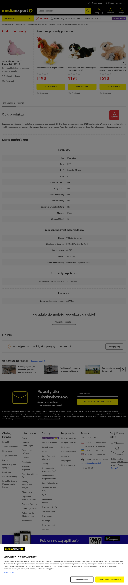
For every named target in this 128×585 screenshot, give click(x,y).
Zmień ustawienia (81, 579)
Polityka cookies (9, 573)
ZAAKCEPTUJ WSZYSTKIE (110, 579)
